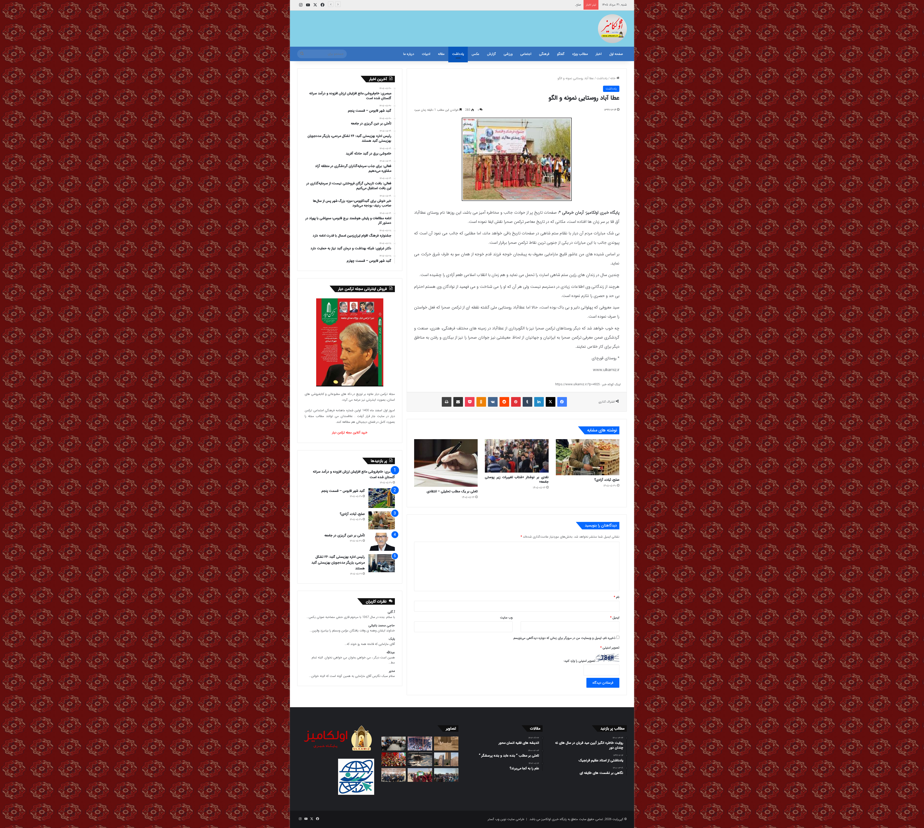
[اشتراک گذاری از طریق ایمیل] (458, 402)
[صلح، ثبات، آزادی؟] (587, 457)
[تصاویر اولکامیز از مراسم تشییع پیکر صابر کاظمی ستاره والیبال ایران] (446, 775)
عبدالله (390, 652)
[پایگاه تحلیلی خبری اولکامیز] (612, 28)
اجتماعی (525, 54)
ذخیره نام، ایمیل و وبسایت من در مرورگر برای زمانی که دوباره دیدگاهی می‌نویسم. (564, 638)
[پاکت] (470, 402)
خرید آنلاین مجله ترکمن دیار (349, 432)
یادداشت (458, 54)
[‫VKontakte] (493, 402)
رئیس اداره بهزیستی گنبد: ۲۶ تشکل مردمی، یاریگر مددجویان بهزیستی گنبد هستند (338, 562)
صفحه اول (616, 54)
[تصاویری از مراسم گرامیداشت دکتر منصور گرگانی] (393, 759)
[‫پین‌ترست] (516, 402)
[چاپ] (446, 402)
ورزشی (508, 54)
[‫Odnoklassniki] (481, 402)
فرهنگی (544, 54)
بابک (392, 639)
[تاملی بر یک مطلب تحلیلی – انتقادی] (446, 463)
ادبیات (426, 54)
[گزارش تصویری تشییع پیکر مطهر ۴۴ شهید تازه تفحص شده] (420, 775)
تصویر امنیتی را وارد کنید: (579, 660)
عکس (475, 54)
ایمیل (614, 617)
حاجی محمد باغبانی (381, 625)
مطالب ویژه (580, 54)
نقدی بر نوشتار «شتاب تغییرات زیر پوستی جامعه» (516, 479)
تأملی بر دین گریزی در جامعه (563, 4)
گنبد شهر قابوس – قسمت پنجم (343, 491)
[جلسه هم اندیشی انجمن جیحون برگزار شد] (393, 743)
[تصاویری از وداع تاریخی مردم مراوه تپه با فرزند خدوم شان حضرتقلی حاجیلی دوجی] (420, 743)
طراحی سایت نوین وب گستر (506, 819)
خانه (613, 78)
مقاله (441, 54)
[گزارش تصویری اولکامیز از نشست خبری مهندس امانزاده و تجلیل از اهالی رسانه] (393, 775)
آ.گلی (391, 612)
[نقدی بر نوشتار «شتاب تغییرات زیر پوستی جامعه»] (516, 456)
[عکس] (446, 759)
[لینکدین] (539, 402)
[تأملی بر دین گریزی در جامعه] (381, 542)
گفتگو (561, 54)
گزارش (491, 54)
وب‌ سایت (506, 617)
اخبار (599, 54)
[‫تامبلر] (527, 402)
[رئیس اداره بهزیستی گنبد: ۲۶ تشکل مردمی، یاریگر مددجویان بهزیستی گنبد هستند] (381, 563)
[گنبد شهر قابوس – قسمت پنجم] (381, 498)
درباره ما (408, 54)
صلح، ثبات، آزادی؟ (606, 479)
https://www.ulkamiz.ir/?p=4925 (577, 384)
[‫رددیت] (504, 402)
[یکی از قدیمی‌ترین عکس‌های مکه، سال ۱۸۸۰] (446, 743)
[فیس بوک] (562, 402)
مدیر (392, 671)
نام (616, 597)
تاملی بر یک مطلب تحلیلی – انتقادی (452, 491)
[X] (550, 402)
